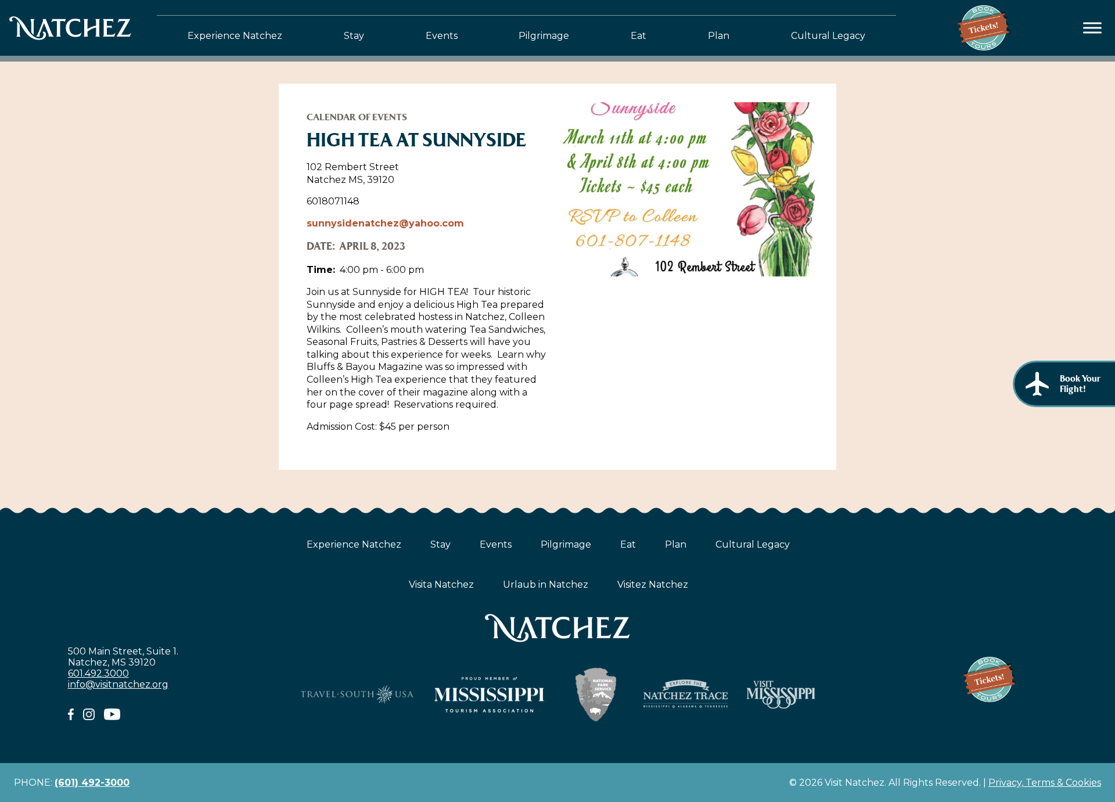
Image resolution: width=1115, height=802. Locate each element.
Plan (718, 35)
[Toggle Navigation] (1093, 28)
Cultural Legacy (828, 35)
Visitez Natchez (652, 584)
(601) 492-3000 (92, 782)
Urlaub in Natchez (545, 584)
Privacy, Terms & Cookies (1044, 782)
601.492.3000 (98, 673)
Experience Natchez (235, 35)
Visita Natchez (441, 584)
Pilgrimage (544, 35)
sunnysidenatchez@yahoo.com (385, 223)
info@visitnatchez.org (118, 684)
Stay (354, 35)
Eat (638, 35)
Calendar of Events (357, 117)
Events (442, 35)
